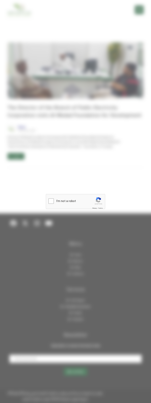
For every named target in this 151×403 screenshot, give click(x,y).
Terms (100, 208)
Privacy (94, 208)
